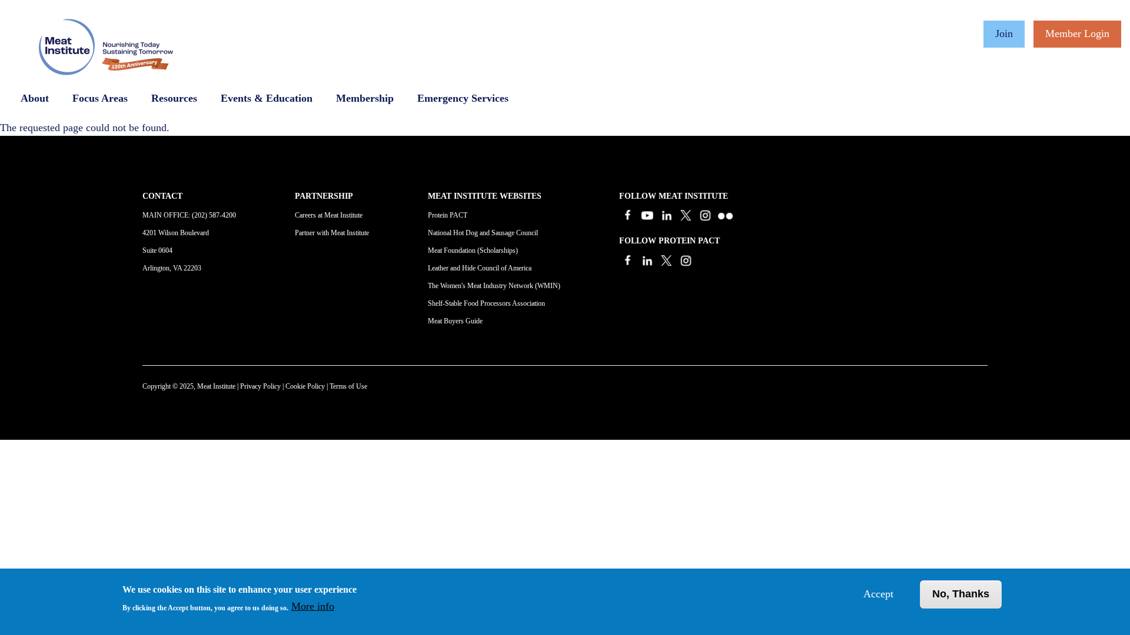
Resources (174, 98)
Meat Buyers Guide (455, 321)
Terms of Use (348, 386)
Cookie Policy (305, 386)
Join (1004, 33)
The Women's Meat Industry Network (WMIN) (494, 286)
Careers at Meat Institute (329, 215)
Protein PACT (447, 215)
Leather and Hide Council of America (479, 268)
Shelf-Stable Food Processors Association (486, 303)
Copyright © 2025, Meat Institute (188, 386)
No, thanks (960, 594)
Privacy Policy (260, 386)
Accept (878, 594)
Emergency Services (462, 98)
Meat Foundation (452, 250)
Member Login (1077, 33)
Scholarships (498, 250)
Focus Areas (100, 98)
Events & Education (267, 98)
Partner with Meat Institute (332, 233)
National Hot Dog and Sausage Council (483, 233)
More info (312, 606)
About (35, 98)
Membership (365, 98)
